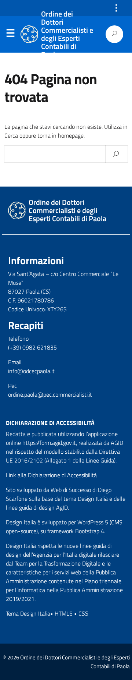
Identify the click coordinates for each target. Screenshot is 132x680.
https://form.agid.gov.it (49, 442)
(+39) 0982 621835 (32, 347)
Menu (10, 34)
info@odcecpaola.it (31, 370)
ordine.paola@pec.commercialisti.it (50, 394)
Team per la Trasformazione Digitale (57, 563)
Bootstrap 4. (90, 531)
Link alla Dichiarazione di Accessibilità (51, 475)
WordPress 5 (92, 522)
